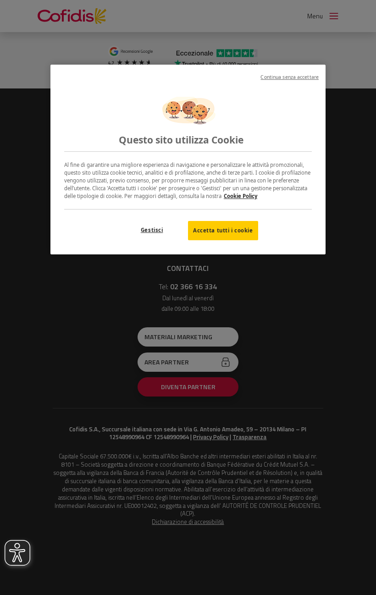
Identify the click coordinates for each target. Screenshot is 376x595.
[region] (188, 160)
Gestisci (152, 229)
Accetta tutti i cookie (223, 230)
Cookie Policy (240, 196)
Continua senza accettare (289, 77)
